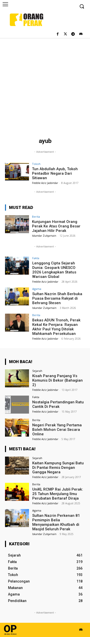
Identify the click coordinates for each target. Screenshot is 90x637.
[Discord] (80, 34)
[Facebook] (58, 34)
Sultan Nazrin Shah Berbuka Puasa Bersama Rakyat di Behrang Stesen (57, 298)
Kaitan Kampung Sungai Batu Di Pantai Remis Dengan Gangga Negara (58, 467)
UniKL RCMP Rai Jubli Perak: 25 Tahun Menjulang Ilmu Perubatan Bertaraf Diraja (57, 494)
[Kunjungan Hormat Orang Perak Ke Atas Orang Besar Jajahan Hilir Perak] (17, 224)
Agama (36, 288)
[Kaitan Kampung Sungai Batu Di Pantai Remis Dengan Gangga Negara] (17, 466)
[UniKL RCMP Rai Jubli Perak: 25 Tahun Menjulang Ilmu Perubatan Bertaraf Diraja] (17, 492)
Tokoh (36, 163)
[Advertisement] (45, 85)
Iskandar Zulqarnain (44, 235)
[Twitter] (65, 34)
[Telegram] (73, 34)
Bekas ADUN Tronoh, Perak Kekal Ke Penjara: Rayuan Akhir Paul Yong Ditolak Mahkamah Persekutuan (56, 327)
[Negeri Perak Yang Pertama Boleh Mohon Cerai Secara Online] (17, 428)
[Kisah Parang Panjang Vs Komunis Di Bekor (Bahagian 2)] (17, 378)
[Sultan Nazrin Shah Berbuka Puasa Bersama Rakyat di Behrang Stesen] (17, 296)
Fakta (35, 258)
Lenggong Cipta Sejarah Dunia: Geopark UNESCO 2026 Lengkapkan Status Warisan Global (54, 270)
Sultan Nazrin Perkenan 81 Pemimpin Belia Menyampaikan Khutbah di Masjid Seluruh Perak (56, 522)
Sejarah (37, 370)
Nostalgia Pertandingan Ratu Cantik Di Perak (58, 404)
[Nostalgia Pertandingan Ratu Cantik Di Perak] (17, 405)
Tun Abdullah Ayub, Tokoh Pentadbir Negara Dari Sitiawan (55, 173)
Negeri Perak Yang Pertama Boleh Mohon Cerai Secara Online (57, 429)
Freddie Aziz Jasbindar (45, 183)
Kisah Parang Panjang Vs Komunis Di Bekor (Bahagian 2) (57, 380)
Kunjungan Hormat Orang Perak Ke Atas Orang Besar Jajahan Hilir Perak (56, 226)
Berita (36, 216)
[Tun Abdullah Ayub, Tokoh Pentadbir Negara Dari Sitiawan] (17, 171)
